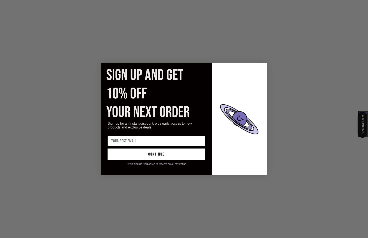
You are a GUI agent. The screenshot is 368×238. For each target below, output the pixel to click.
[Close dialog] (261, 68)
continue (156, 154)
